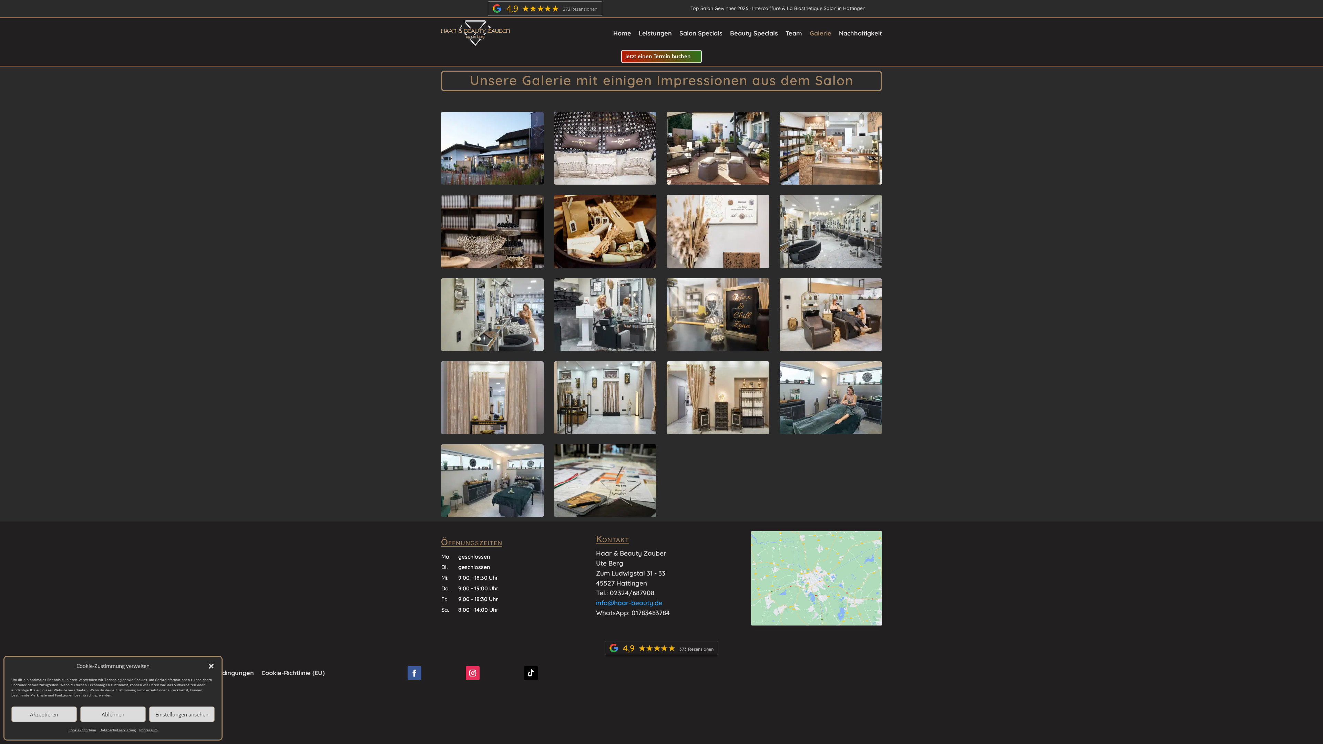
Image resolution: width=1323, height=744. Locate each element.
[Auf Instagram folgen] (473, 673)
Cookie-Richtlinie (82, 729)
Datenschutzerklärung (118, 729)
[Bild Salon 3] (605, 348)
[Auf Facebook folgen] (414, 673)
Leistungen (655, 33)
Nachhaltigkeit (860, 33)
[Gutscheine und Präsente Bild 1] (605, 265)
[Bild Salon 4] (831, 348)
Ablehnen (113, 714)
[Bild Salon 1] (831, 265)
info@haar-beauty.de (629, 603)
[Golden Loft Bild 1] (492, 431)
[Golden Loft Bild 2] (718, 348)
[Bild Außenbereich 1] (492, 182)
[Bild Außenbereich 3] (718, 182)
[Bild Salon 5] (605, 431)
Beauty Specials (754, 33)
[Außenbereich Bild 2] (605, 182)
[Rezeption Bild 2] (492, 265)
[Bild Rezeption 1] (831, 182)
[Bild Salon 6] (718, 431)
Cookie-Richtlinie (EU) (293, 672)
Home (622, 33)
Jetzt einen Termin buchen (658, 56)
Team (794, 33)
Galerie (820, 33)
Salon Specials (700, 33)
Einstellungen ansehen (181, 714)
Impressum (148, 729)
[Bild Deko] (718, 265)
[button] (211, 666)
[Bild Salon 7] (831, 431)
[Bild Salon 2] (492, 348)
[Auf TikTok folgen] (531, 673)
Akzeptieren (44, 714)
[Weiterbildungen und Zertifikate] (605, 514)
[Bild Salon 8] (492, 514)
